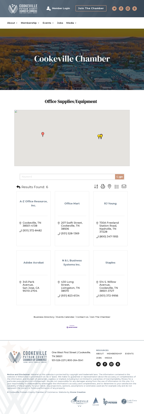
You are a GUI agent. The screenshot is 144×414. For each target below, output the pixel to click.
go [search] (121, 176)
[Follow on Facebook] (121, 8)
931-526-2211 (59, 360)
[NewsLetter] (134, 8)
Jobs (60, 23)
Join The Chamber (91, 8)
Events (47, 23)
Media (70, 23)
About (11, 23)
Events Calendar (65, 317)
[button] (42, 134)
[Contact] (114, 8)
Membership (29, 23)
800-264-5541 (75, 360)
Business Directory (44, 317)
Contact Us (82, 317)
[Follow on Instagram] (128, 8)
